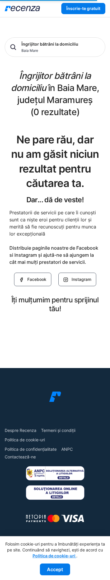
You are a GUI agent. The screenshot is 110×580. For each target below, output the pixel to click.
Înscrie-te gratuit (83, 8)
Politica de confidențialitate (31, 449)
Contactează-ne (20, 456)
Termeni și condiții (58, 430)
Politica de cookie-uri (25, 439)
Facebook (36, 279)
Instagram (81, 279)
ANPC (67, 449)
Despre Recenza (20, 430)
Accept (55, 569)
